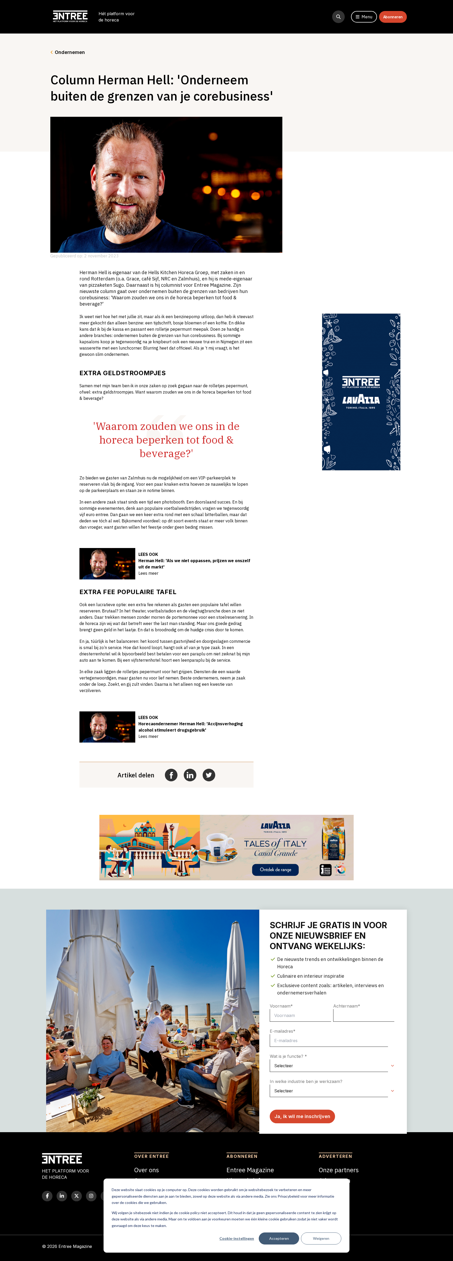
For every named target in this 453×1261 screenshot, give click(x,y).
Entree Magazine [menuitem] (250, 1170)
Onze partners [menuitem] (339, 1170)
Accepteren (279, 1238)
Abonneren (393, 17)
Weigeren (321, 1238)
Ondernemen (70, 52)
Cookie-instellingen (236, 1238)
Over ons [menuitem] (146, 1170)
